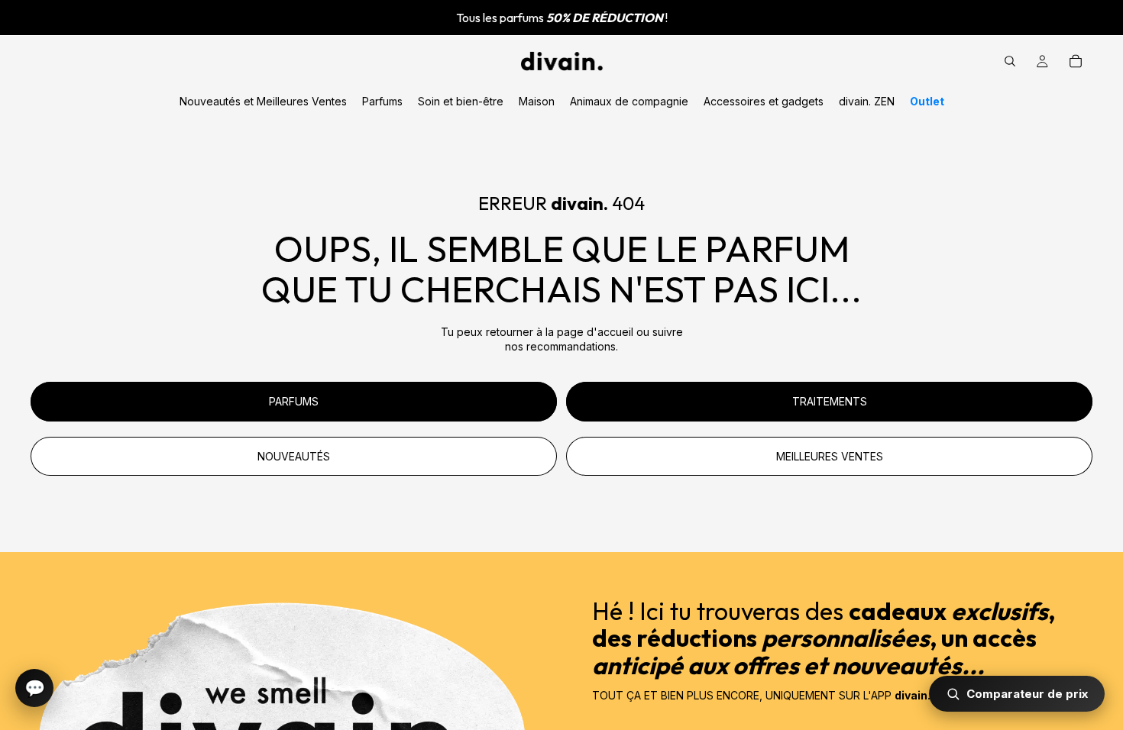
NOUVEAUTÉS (293, 456)
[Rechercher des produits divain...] (1010, 61)
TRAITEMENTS (829, 401)
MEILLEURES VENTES (829, 456)
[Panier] (1075, 61)
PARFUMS (294, 401)
